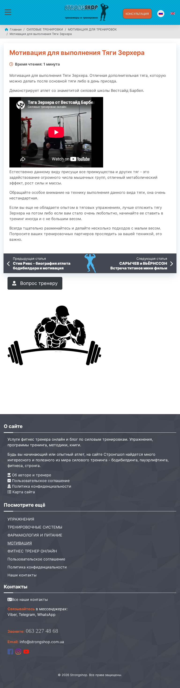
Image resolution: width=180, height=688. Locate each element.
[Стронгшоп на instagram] (18, 651)
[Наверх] (171, 679)
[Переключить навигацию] (8, 12)
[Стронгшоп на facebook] (10, 651)
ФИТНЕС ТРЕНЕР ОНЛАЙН (32, 551)
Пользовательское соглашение (40, 480)
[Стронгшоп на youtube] (26, 651)
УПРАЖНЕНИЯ (21, 519)
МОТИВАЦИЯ (20, 543)
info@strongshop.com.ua (42, 641)
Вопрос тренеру (38, 283)
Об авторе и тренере (31, 475)
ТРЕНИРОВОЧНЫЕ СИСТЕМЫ (35, 527)
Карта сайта (23, 492)
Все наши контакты (30, 599)
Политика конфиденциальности (41, 486)
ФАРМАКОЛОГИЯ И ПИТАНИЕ (35, 535)
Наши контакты (22, 575)
